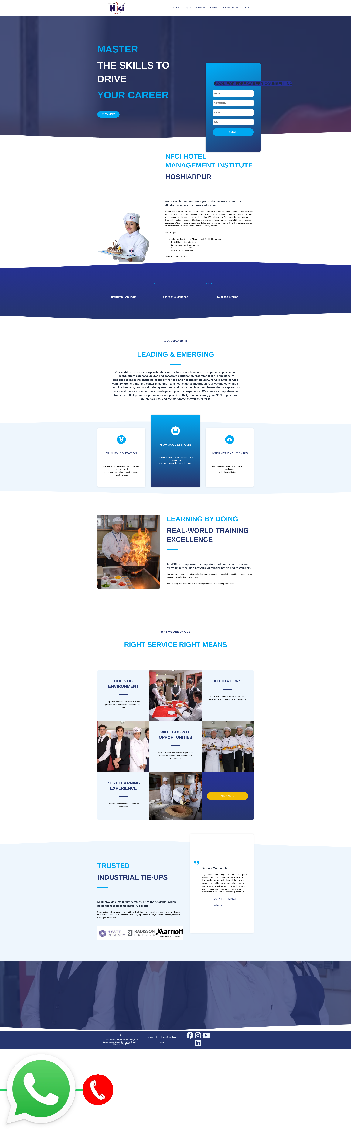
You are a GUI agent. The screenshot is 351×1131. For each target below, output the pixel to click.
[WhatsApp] (41, 1090)
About (176, 8)
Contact (247, 8)
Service (214, 8)
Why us (187, 8)
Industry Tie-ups (230, 8)
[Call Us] (98, 1090)
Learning (200, 8)
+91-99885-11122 (162, 1042)
